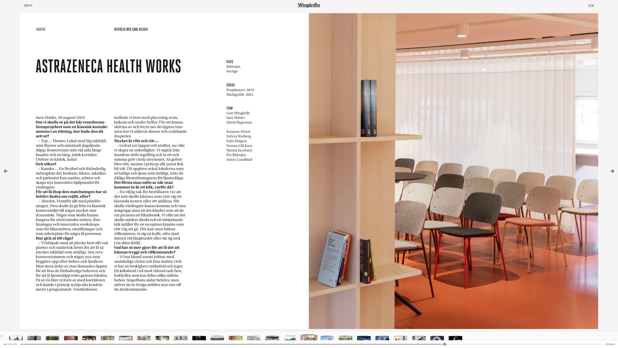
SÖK (591, 6)
